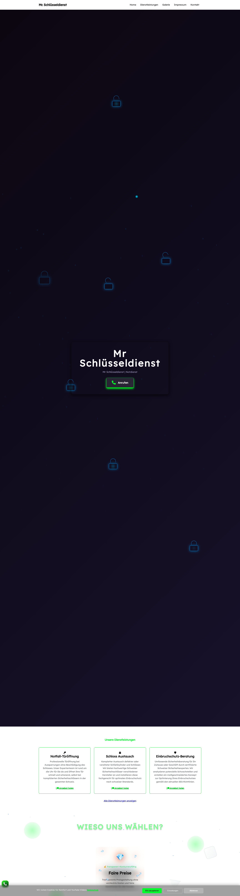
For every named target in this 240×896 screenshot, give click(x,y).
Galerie (166, 4)
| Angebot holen (65, 788)
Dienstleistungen (149, 4)
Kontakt (195, 4)
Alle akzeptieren (152, 891)
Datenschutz (92, 890)
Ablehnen (194, 891)
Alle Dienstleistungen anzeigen (120, 800)
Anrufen (123, 382)
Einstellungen (172, 891)
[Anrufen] (5, 883)
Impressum (180, 4)
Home (133, 4)
